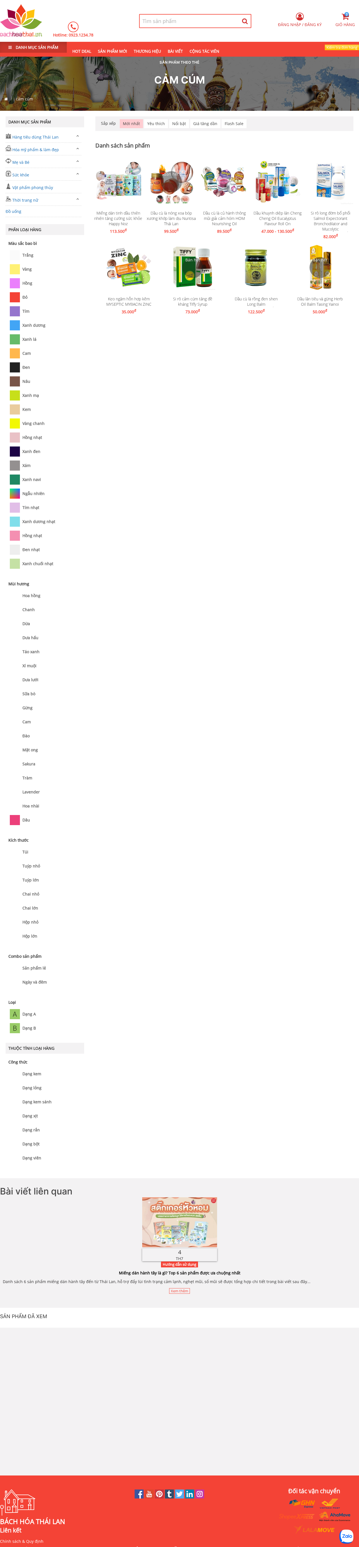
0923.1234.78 (81, 35)
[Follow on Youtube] (150, 1497)
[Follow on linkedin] (190, 1497)
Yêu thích (156, 123)
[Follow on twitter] (180, 1497)
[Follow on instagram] (199, 1497)
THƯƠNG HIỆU (147, 51)
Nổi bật (179, 123)
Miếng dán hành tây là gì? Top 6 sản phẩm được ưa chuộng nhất (179, 1273)
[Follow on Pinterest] (160, 1497)
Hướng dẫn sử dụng (179, 1264)
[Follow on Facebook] (140, 1497)
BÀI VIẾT (175, 51)
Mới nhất (131, 123)
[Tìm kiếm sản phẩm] (245, 21)
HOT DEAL (81, 51)
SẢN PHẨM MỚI (112, 51)
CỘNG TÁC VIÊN (204, 51)
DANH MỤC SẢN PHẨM (36, 47)
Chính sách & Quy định (21, 1541)
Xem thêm (179, 1290)
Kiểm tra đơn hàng (341, 47)
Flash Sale (234, 123)
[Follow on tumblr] (170, 1497)
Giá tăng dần (205, 123)
